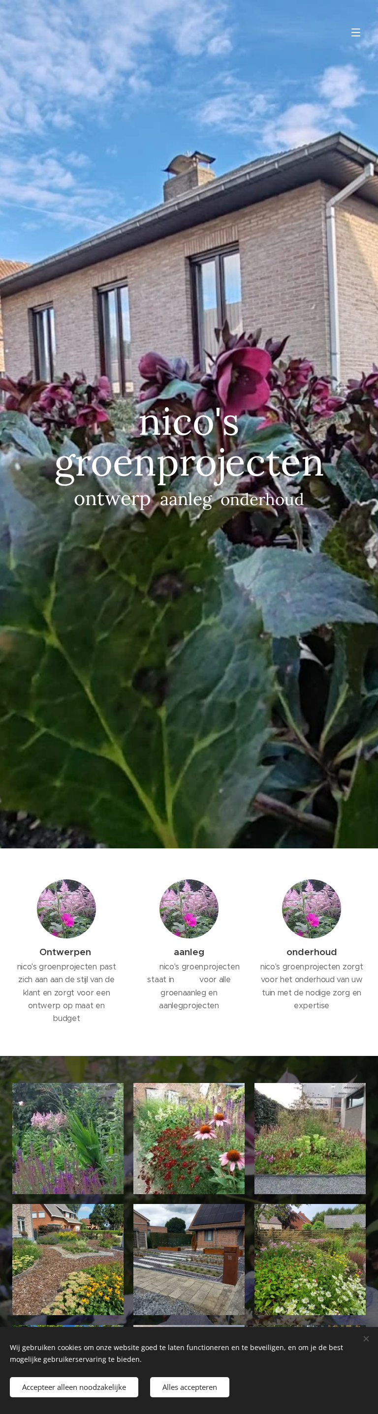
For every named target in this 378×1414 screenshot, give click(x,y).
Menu (356, 32)
